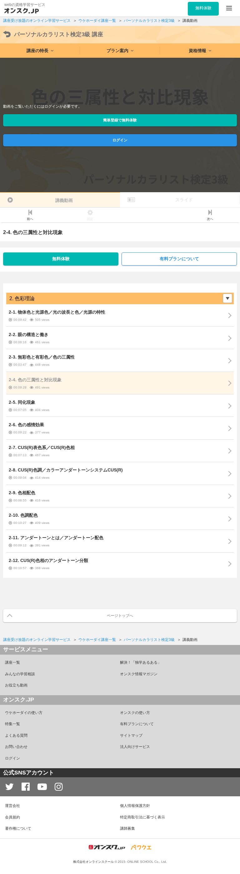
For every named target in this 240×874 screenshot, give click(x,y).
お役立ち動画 (16, 685)
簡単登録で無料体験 (120, 120)
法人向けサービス (135, 747)
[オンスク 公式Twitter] (9, 787)
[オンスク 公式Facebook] (26, 787)
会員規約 (12, 817)
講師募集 (127, 828)
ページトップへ (120, 615)
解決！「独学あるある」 (140, 662)
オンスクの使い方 (135, 712)
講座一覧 (12, 662)
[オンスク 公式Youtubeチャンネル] (42, 787)
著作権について (18, 828)
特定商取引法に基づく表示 (142, 817)
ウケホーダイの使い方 (23, 712)
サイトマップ (131, 735)
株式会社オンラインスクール (93, 861)
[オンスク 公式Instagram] (59, 787)
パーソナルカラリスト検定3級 (58, 34)
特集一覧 (12, 724)
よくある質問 (16, 735)
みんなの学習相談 (20, 674)
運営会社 (12, 805)
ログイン (120, 140)
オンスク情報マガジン (139, 674)
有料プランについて (179, 258)
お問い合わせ (16, 747)
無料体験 (61, 258)
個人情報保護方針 (135, 805)
